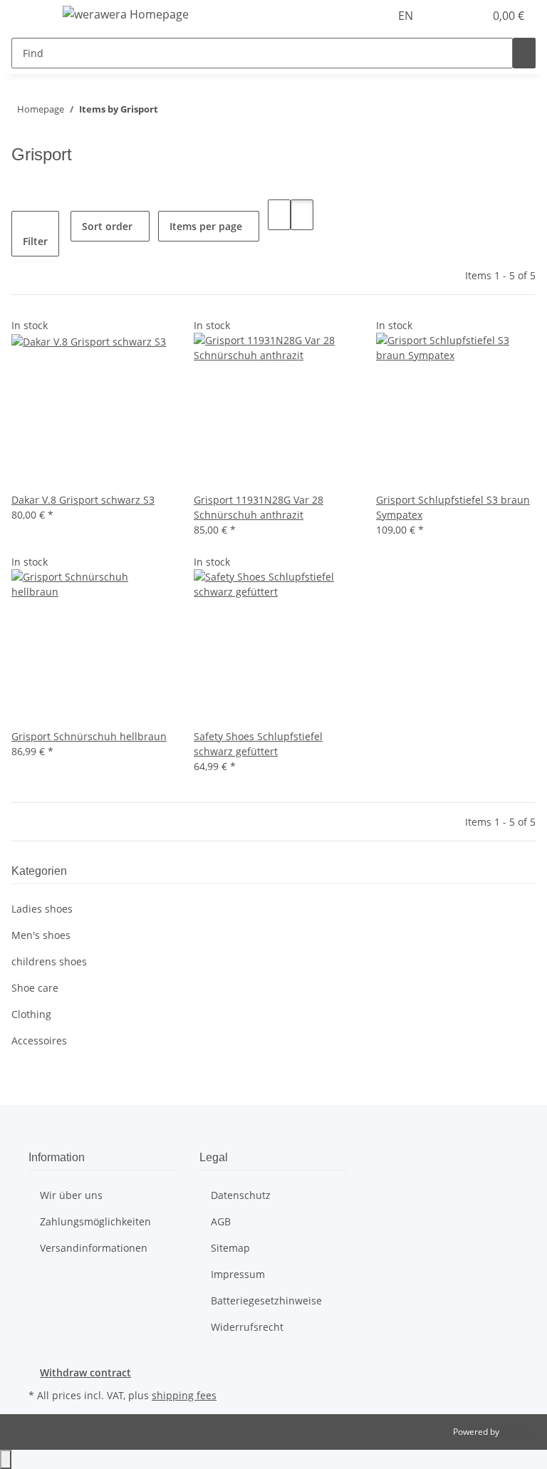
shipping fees (184, 1395)
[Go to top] (5, 1459)
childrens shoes (49, 961)
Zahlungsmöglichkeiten (95, 1221)
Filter (35, 241)
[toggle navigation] (29, 16)
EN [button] (407, 16)
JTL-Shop (518, 1432)
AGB (221, 1221)
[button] (444, 15)
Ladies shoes (42, 908)
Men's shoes (41, 935)
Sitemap (230, 1248)
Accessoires (39, 1040)
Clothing (31, 1014)
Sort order (107, 226)
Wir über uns (71, 1195)
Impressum (238, 1274)
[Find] (524, 53)
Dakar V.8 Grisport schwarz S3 (83, 500)
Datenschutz (241, 1195)
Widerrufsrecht (247, 1327)
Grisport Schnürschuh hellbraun (89, 736)
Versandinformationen (93, 1248)
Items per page (206, 226)
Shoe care (34, 988)
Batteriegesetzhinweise (266, 1300)
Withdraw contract (85, 1372)
